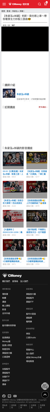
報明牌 (29, 321)
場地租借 (30, 361)
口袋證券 (6, 357)
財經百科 (6, 349)
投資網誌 (6, 337)
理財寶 (5, 294)
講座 (4, 301)
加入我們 (24, 281)
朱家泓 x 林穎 (17, 11)
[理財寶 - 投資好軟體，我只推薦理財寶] (19, 4)
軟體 (4, 298)
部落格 (15, 281)
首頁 (3, 11)
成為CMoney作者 (33, 357)
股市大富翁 (31, 314)
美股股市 (6, 373)
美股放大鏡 (7, 353)
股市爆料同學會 (9, 325)
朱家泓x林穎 (23, 94)
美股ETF (6, 380)
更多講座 (42, 107)
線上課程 (6, 305)
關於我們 (6, 281)
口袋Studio (31, 337)
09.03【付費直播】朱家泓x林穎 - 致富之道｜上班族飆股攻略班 (13, 174)
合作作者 (6, 313)
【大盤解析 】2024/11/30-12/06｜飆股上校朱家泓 (12, 232)
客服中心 (30, 349)
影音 (8, 11)
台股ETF (6, 376)
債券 (4, 384)
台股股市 (6, 369)
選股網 (29, 317)
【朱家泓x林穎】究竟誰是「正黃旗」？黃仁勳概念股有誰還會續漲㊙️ (36, 174)
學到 (28, 333)
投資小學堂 (7, 345)
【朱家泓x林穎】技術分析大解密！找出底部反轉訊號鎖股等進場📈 (13, 203)
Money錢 (6, 341)
